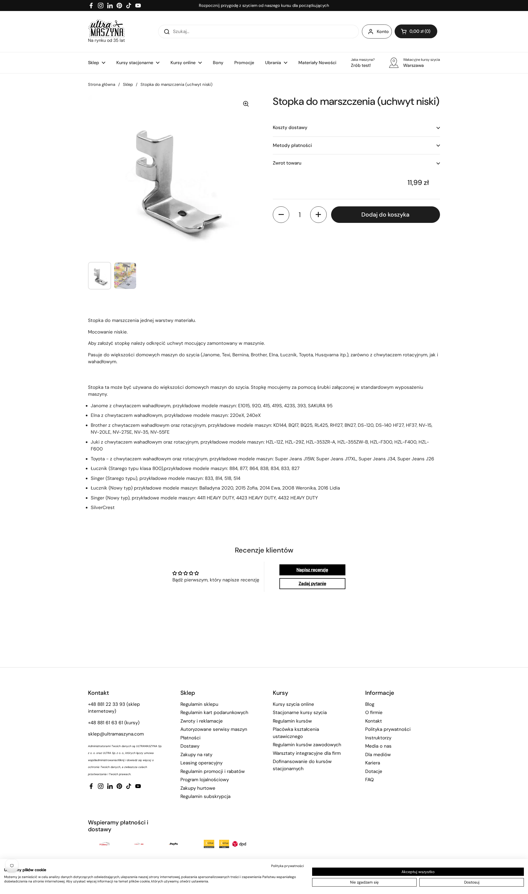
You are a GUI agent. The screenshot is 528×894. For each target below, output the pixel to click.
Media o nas (378, 746)
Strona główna (101, 84)
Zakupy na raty (196, 754)
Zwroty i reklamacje (201, 721)
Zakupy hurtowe (197, 788)
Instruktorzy (378, 738)
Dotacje (373, 771)
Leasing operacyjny (201, 763)
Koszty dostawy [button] (290, 127)
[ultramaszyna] (106, 28)
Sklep (128, 84)
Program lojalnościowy (204, 780)
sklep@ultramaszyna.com (116, 734)
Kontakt (373, 721)
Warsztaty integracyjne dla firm (307, 753)
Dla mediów (378, 754)
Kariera (372, 763)
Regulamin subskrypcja (205, 796)
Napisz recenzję (312, 570)
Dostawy (189, 746)
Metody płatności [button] (292, 145)
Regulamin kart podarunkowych (214, 712)
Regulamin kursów (292, 721)
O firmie (374, 712)
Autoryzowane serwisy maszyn (213, 729)
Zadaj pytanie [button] (312, 583)
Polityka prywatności (388, 729)
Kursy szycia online (293, 704)
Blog (369, 704)
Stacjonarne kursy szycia (300, 712)
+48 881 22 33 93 (106, 704)
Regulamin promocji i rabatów (212, 771)
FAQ (369, 780)
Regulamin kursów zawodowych (307, 745)
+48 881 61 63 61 (105, 723)
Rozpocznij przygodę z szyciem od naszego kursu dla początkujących (264, 5)
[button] (416, 31)
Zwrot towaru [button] (287, 163)
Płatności (190, 738)
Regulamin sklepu (199, 704)
